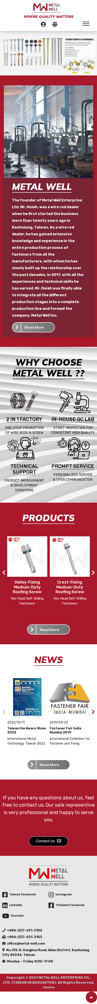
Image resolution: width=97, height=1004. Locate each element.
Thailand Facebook (70, 905)
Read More (34, 327)
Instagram (63, 894)
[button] (74, 72)
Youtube (17, 915)
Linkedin (15, 905)
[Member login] (43, 24)
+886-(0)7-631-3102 (24, 930)
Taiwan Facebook (22, 894)
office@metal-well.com (26, 944)
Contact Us (45, 841)
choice (49, 987)
